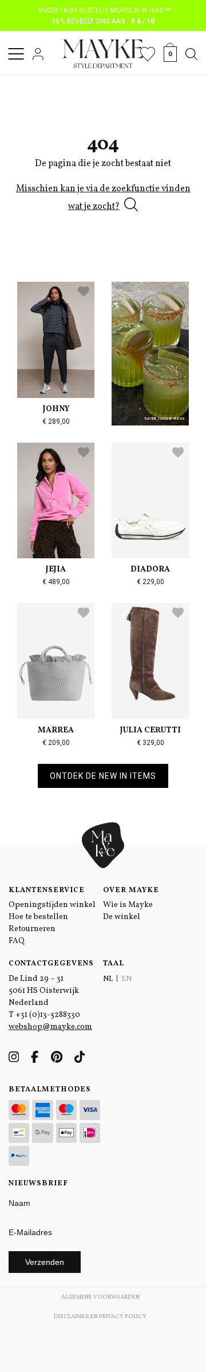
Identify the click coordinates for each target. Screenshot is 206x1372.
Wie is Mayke (128, 905)
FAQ (17, 941)
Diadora (150, 569)
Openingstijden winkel (52, 905)
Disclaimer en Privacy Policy (100, 1316)
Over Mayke (131, 890)
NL (108, 979)
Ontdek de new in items (103, 775)
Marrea (56, 730)
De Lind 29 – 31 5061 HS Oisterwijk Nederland (44, 990)
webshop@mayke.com (50, 1027)
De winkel (121, 917)
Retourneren (32, 929)
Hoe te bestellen (38, 917)
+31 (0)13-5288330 (47, 1015)
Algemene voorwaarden (100, 1297)
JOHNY (56, 409)
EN (126, 979)
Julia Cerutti (150, 730)
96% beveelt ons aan (103, 21)
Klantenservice (47, 890)
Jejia (56, 569)
